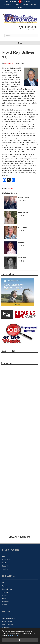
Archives (33, 5)
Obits (11, 188)
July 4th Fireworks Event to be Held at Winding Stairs (19, 1)
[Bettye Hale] (10, 248)
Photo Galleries (7, 625)
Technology (6, 592)
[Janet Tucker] (10, 232)
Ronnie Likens (23, 197)
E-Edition (16, 5)
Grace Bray (22, 257)
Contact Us (7, 5)
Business (5, 601)
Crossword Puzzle (8, 618)
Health (4, 605)
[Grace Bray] (10, 263)
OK (20, 640)
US (3, 583)
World (4, 598)
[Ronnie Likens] (10, 202)
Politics (4, 595)
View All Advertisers (19, 537)
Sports (4, 586)
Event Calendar (7, 621)
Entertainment (7, 589)
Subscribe (25, 5)
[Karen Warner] (10, 217)
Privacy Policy (13, 635)
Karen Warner (23, 212)
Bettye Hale (22, 242)
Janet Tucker (23, 227)
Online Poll (6, 628)
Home (4, 556)
